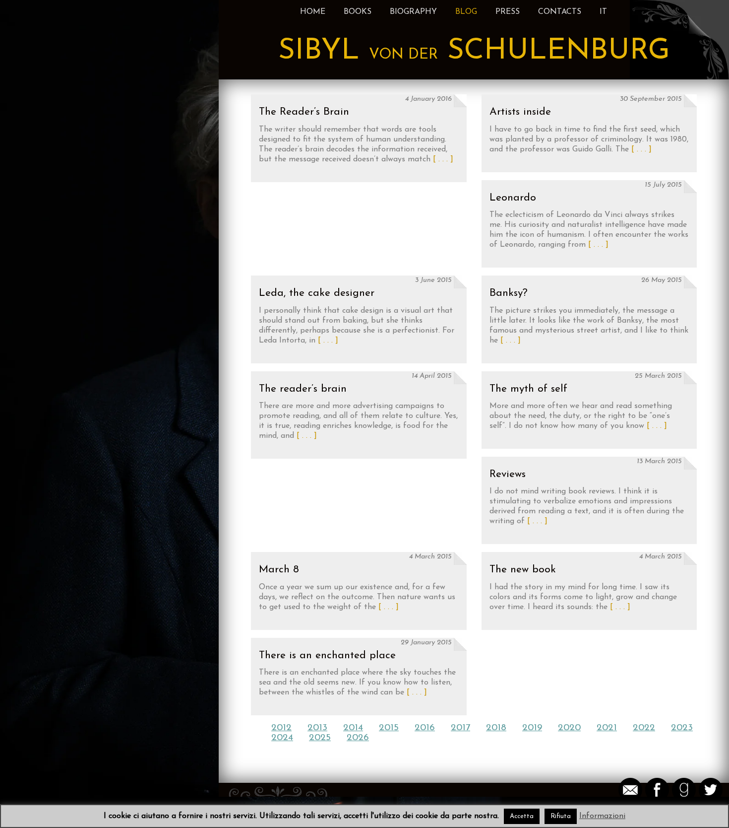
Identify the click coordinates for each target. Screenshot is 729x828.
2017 (460, 728)
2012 (281, 728)
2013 (317, 728)
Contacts (559, 12)
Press (507, 12)
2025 (320, 738)
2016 (425, 728)
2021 (607, 728)
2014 (353, 728)
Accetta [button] (522, 816)
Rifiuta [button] (560, 816)
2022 (644, 728)
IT (603, 12)
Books (357, 12)
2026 (358, 738)
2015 (389, 728)
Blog (466, 12)
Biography (413, 12)
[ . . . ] (443, 159)
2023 (682, 728)
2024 (282, 738)
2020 (569, 728)
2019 (532, 728)
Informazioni (602, 816)
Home (312, 12)
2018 (496, 728)
